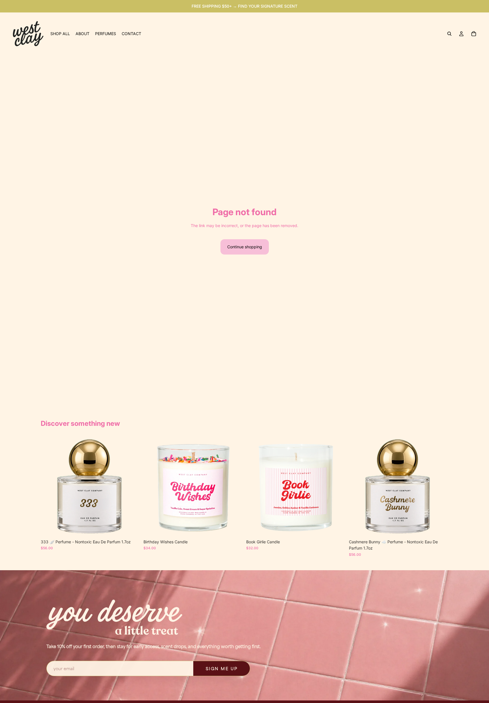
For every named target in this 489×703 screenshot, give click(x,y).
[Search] (449, 33)
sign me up (222, 668)
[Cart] (473, 33)
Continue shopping (244, 246)
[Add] (131, 528)
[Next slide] (131, 486)
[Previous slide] (49, 486)
